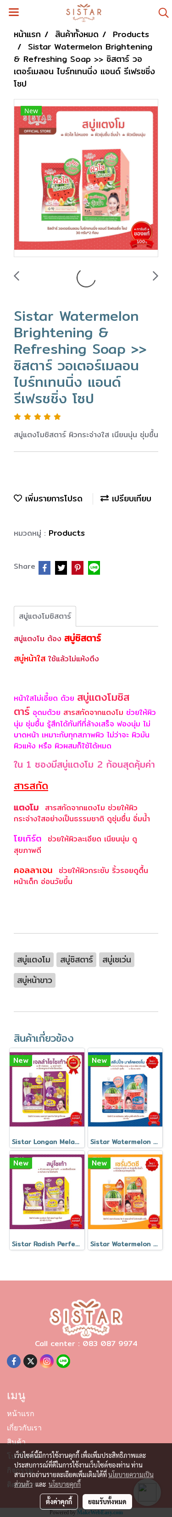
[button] (160, 13)
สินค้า (16, 1442)
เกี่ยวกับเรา (24, 1428)
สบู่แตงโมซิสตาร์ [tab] (45, 616)
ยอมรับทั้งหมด (107, 1501)
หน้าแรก (20, 1414)
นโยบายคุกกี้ (65, 1484)
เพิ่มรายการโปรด (52, 498)
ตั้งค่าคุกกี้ (59, 1501)
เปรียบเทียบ (130, 498)
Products (67, 532)
